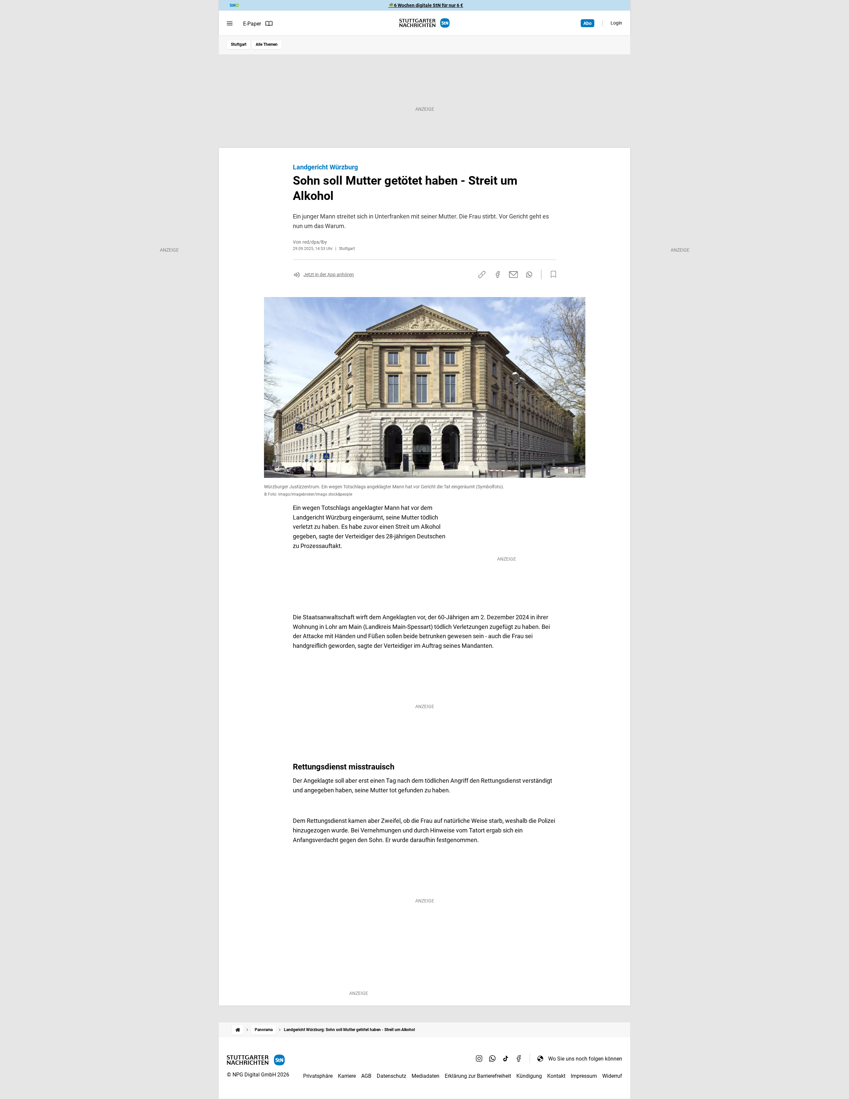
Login (616, 23)
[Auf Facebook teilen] (497, 274)
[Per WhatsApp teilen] (529, 274)
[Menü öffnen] (229, 23)
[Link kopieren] (482, 274)
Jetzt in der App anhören (328, 274)
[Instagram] (479, 1058)
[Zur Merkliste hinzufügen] (551, 274)
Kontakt (556, 1076)
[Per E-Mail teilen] (513, 274)
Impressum (584, 1076)
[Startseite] (237, 1030)
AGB (366, 1076)
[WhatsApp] (492, 1058)
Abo (587, 23)
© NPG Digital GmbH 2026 (258, 1074)
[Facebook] (519, 1058)
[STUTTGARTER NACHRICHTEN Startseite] (424, 23)
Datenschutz (391, 1076)
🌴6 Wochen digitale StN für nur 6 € (425, 5)
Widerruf (612, 1076)
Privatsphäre (318, 1076)
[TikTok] (505, 1058)
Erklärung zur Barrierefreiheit (478, 1076)
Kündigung (529, 1076)
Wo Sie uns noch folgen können (585, 1059)
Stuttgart (238, 44)
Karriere (347, 1076)
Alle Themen (267, 44)
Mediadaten (425, 1076)
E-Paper (252, 24)
